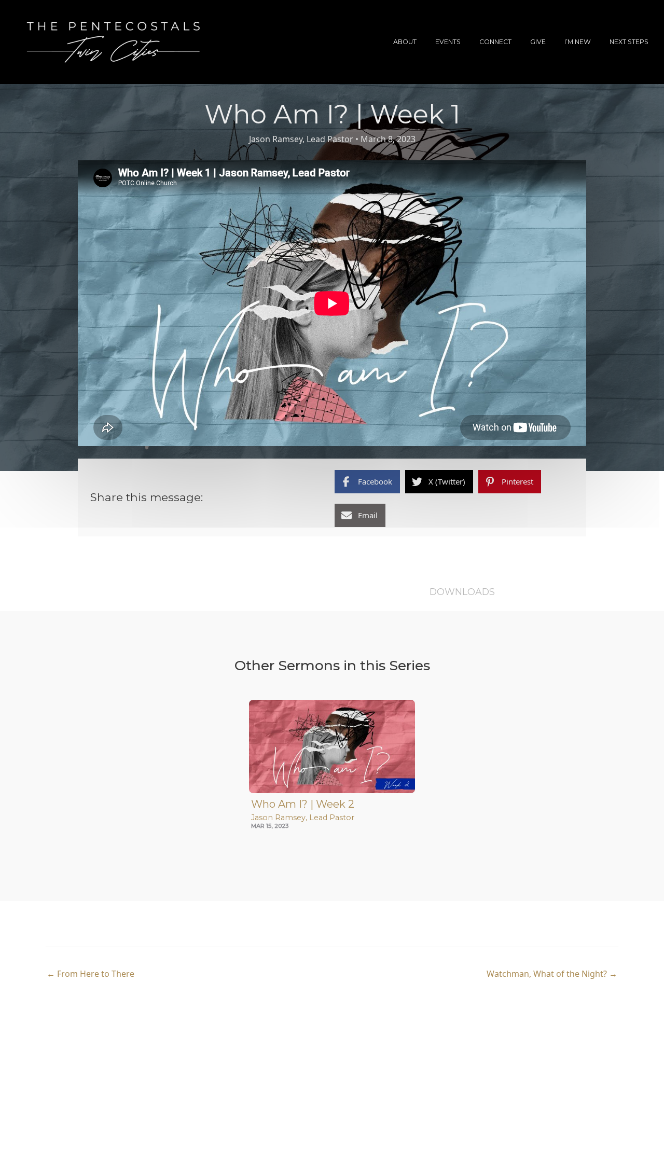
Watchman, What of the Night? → (552, 973)
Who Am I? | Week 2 (302, 804)
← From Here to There (90, 973)
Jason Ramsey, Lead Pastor (301, 139)
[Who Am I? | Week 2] (332, 745)
